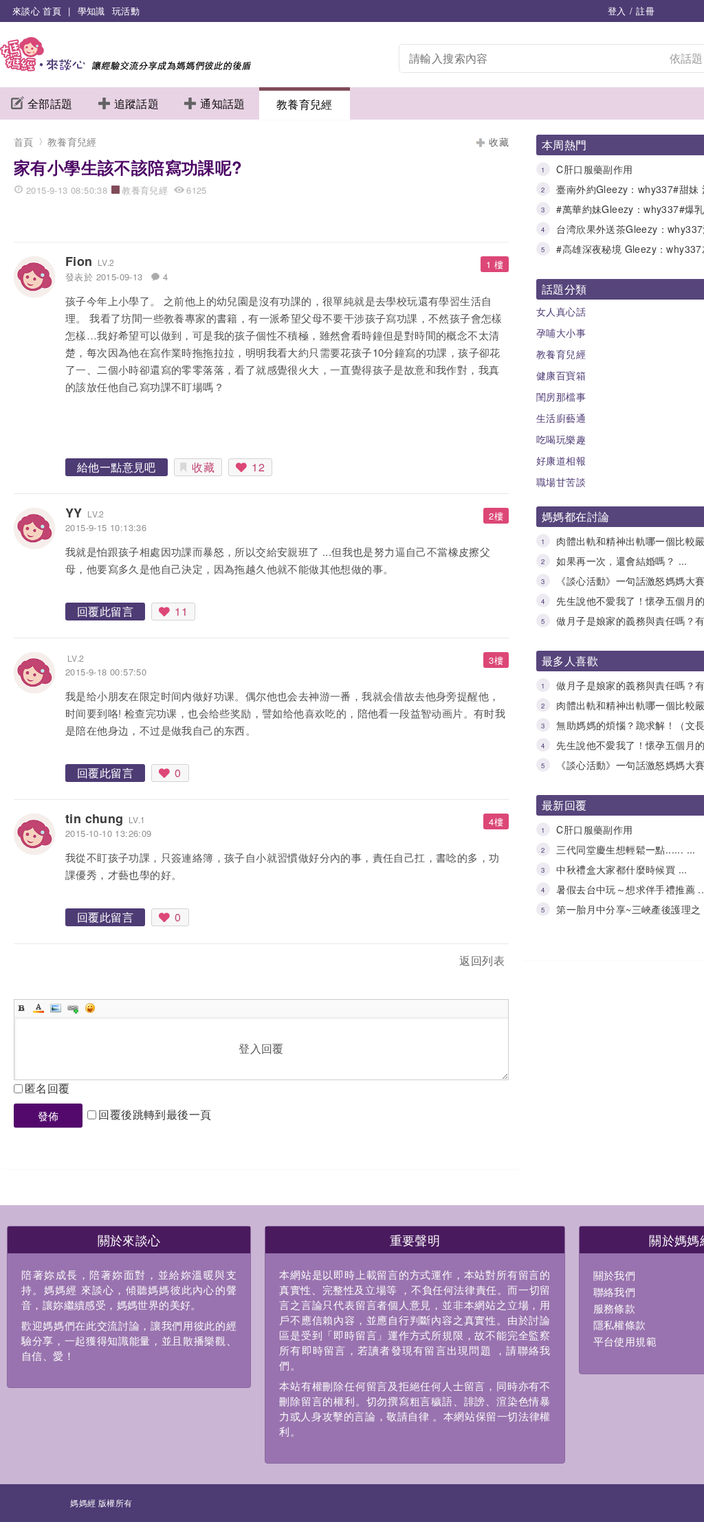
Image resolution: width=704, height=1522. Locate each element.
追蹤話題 (137, 103)
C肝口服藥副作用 (594, 169)
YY (73, 513)
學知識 (91, 10)
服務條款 (614, 1308)
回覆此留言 (105, 611)
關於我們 (614, 1275)
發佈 (48, 1115)
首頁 (24, 141)
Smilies (90, 1008)
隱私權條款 (619, 1324)
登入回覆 (261, 1048)
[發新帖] (44, 963)
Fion (79, 261)
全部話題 (50, 103)
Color (38, 1008)
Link (73, 1008)
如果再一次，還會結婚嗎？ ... (621, 561)
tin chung (94, 818)
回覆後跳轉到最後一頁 (154, 1114)
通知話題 (222, 103)
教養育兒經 (304, 104)
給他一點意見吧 (116, 467)
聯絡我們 (614, 1291)
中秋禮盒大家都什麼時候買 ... (621, 869)
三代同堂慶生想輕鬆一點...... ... (625, 849)
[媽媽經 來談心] (125, 67)
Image (56, 1008)
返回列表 (482, 960)
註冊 (645, 10)
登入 (617, 10)
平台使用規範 (625, 1341)
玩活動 (126, 10)
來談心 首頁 (36, 10)
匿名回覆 (47, 1088)
